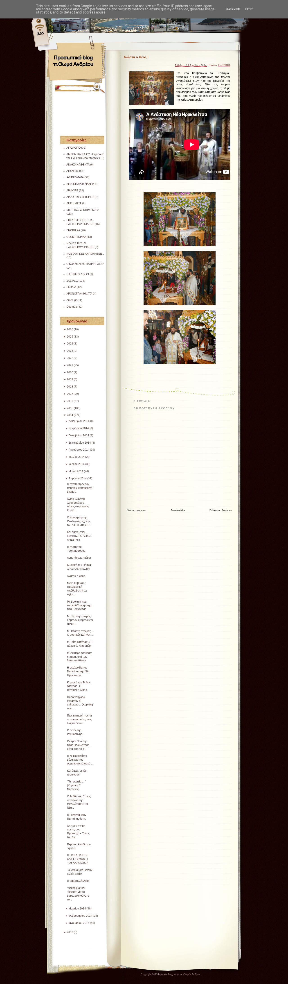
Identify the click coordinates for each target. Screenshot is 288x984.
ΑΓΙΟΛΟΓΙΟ (73, 147)
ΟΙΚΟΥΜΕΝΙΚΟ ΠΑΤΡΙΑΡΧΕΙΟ (85, 263)
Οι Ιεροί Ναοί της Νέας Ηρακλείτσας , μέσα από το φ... (78, 745)
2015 (70, 408)
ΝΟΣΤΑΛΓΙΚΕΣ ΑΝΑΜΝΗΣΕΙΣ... (85, 253)
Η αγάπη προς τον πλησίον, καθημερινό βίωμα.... (79, 488)
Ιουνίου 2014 (77, 464)
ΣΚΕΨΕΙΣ (72, 280)
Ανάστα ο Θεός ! (76, 576)
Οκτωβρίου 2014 (79, 435)
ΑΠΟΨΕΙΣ (72, 170)
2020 (70, 372)
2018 (70, 386)
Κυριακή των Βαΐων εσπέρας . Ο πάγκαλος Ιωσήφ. (78, 686)
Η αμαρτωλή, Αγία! (78, 880)
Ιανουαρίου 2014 (79, 923)
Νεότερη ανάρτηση (136, 510)
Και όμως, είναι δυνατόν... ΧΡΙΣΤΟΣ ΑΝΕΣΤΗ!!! (79, 536)
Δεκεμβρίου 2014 (79, 421)
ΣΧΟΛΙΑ (71, 287)
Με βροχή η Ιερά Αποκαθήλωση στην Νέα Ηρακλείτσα (79, 605)
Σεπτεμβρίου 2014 (80, 442)
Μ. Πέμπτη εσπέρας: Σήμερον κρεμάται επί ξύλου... (80, 620)
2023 (70, 350)
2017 (70, 393)
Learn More (233, 9)
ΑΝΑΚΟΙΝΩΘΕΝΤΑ (78, 164)
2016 (70, 401)
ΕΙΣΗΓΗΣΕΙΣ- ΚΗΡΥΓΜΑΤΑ (82, 209)
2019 (70, 379)
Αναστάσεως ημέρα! (79, 557)
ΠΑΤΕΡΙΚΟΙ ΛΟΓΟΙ (77, 274)
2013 (70, 932)
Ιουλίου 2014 (77, 456)
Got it (249, 9)
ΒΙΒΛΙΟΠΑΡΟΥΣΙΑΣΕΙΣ (80, 184)
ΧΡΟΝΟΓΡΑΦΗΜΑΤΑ (79, 293)
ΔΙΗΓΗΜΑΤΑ (73, 203)
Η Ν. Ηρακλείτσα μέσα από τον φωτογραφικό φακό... (79, 759)
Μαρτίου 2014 (77, 908)
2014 (70, 415)
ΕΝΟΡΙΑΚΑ (73, 230)
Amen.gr (71, 300)
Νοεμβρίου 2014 (79, 428)
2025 (70, 336)
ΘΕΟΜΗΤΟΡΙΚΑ (76, 236)
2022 (70, 358)
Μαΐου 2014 (76, 471)
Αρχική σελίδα (178, 510)
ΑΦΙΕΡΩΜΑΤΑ (75, 177)
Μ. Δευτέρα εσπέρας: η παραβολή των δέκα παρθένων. (79, 656)
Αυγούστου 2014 (79, 449)
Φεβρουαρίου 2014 (80, 915)
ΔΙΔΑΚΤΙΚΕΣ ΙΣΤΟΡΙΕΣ (80, 197)
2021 (70, 365)
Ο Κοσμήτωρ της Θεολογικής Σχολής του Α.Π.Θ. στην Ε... (78, 521)
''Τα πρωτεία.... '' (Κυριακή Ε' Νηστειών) (76, 785)
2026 (70, 329)
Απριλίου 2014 (78, 478)
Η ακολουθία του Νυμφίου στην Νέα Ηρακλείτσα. (78, 671)
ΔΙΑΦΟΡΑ (72, 190)
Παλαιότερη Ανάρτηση (220, 510)
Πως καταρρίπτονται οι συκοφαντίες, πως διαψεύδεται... (79, 719)
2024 (70, 343)
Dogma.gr (72, 306)
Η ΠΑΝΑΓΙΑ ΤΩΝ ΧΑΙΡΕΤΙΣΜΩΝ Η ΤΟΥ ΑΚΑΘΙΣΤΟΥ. (77, 859)
